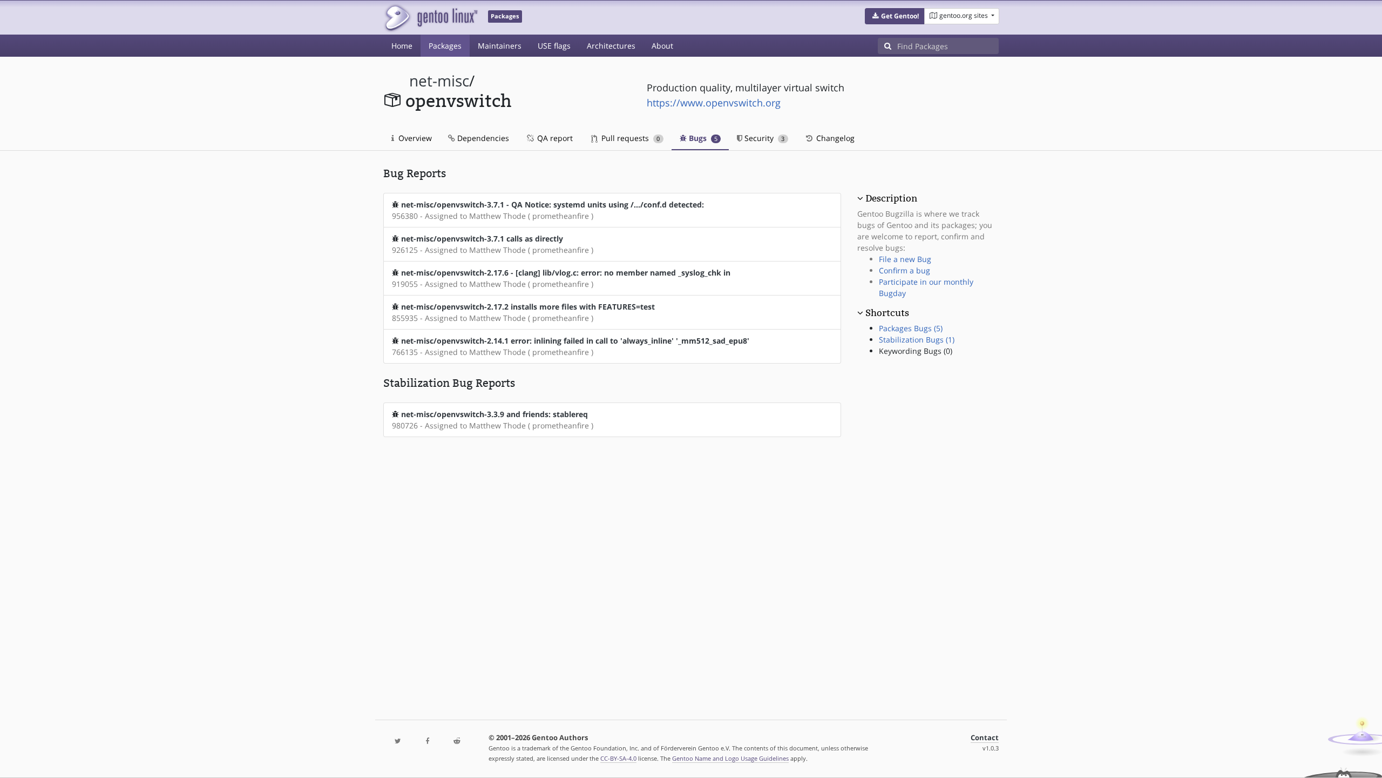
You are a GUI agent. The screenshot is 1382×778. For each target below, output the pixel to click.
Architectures (611, 46)
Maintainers (499, 46)
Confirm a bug (904, 270)
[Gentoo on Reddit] (456, 741)
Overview (414, 138)
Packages (445, 46)
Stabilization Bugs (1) (916, 339)
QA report (554, 138)
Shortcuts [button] (887, 312)
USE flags (554, 46)
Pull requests (629, 138)
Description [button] (891, 198)
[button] (895, 16)
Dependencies (482, 138)
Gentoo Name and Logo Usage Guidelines (730, 758)
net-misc (439, 81)
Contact (985, 737)
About (662, 46)
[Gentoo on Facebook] (427, 741)
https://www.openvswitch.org (714, 102)
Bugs (702, 138)
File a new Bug (905, 259)
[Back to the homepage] (430, 18)
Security (763, 138)
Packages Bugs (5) (911, 328)
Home (401, 46)
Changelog (834, 138)
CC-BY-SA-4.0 (618, 758)
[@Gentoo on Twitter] (397, 741)
